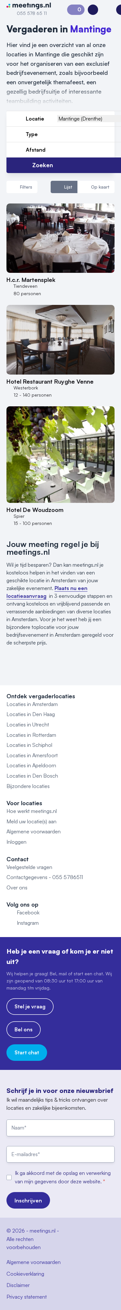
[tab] (64, 187)
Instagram (28, 923)
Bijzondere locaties (28, 786)
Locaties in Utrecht (27, 724)
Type (32, 134)
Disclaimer (18, 1285)
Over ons (16, 887)
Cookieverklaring (25, 1273)
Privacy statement (26, 1296)
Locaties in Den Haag (30, 714)
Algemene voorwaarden (33, 831)
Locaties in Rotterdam (31, 735)
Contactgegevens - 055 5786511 (44, 877)
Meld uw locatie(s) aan (31, 821)
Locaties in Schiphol (29, 745)
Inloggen (16, 842)
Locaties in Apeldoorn (31, 765)
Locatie (35, 118)
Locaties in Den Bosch (32, 775)
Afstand (35, 149)
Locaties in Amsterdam (32, 704)
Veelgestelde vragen (29, 867)
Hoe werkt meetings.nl (31, 811)
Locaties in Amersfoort (32, 755)
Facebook (28, 912)
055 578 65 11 (32, 13)
